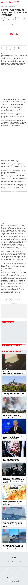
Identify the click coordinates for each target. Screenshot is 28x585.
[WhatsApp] (6, 48)
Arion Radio (9, 575)
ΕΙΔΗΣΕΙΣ (4, 6)
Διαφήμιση (11, 568)
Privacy (23, 568)
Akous (19, 575)
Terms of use (14, 570)
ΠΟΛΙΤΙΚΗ (12, 6)
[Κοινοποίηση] (18, 48)
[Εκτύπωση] (14, 48)
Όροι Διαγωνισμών (17, 568)
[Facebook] (2, 48)
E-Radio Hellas (9, 572)
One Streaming (22, 572)
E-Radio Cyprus (15, 572)
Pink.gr (3, 572)
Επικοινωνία (5, 568)
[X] (10, 48)
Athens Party (15, 575)
